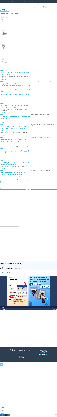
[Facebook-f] (38, 1)
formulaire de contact (43, 352)
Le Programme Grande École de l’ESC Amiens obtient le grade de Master (10, 267)
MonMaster (7, 13)
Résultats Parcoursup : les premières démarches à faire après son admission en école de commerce (15, 128)
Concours (2, 405)
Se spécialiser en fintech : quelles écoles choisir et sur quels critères (10, 263)
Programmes (2, 407)
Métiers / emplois (3, 13)
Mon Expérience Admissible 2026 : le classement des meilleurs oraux (10, 268)
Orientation (2, 81)
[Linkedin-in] (41, 1)
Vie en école (2, 410)
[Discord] (46, 1)
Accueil (1, 404)
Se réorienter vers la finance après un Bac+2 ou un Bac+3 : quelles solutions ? (11, 264)
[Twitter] (40, 1)
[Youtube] (44, 1)
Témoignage (16, 13)
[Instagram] (43, 1)
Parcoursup (12, 13)
